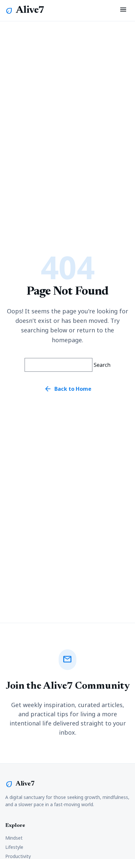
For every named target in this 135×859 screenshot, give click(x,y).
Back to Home (67, 389)
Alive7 (30, 10)
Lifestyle (14, 847)
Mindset (14, 838)
